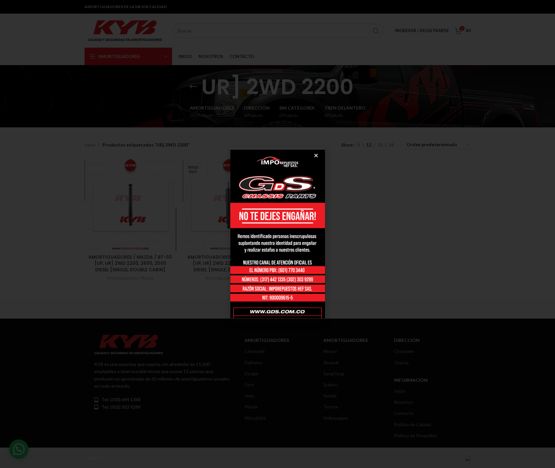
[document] (277, 234)
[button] (316, 155)
